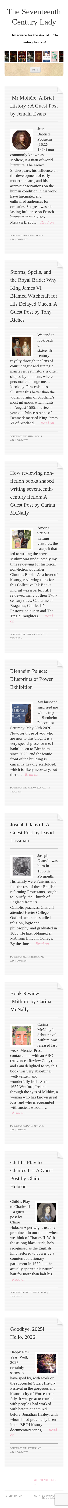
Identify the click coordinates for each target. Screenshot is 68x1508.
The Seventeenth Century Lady (34, 16)
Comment (22, 239)
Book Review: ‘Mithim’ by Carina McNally (30, 1001)
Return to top (13, 1496)
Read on (47, 222)
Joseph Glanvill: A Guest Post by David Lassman (32, 832)
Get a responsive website (48, 1496)
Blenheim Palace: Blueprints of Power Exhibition (31, 679)
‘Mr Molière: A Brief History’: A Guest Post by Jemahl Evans (34, 106)
